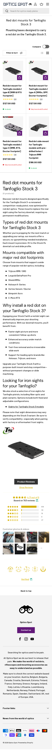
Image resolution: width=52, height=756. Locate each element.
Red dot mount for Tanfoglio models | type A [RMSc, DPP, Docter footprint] (38, 90)
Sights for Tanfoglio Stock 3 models (26, 406)
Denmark (25, 680)
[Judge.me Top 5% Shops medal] (43, 569)
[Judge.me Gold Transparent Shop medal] (27, 569)
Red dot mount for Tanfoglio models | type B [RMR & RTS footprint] (12, 90)
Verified (25, 579)
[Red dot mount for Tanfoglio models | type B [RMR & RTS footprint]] (13, 71)
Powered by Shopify (25, 742)
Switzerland (34, 693)
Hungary (35, 683)
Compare (36, 46)
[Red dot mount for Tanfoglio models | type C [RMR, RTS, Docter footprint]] (13, 126)
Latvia (16, 687)
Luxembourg (37, 687)
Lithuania (25, 687)
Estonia (35, 680)
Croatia (16, 680)
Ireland (43, 683)
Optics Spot (13, 742)
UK (42, 693)
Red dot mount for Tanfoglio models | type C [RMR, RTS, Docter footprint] (12, 146)
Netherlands (13, 690)
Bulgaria (43, 677)
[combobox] (26, 11)
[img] (26, 497)
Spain (15, 693)
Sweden (23, 693)
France (8, 683)
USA (31, 697)
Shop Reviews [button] (26, 487)
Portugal (40, 690)
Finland (43, 680)
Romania (7, 693)
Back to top (26, 591)
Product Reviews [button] (26, 481)
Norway (23, 690)
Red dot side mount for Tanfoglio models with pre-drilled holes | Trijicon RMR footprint (39, 149)
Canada (8, 680)
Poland (31, 690)
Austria (25, 677)
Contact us (26, 630)
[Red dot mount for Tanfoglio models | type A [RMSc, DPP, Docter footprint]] (39, 71)
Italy (10, 687)
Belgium (34, 677)
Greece (26, 683)
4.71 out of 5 (33, 497)
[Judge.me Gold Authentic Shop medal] (18, 569)
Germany (17, 683)
